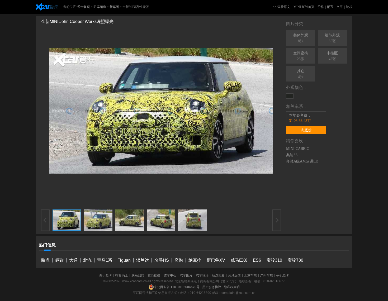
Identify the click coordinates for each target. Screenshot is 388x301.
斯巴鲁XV (216, 260)
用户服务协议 (211, 287)
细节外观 (332, 38)
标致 (59, 260)
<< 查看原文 (281, 7)
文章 (340, 7)
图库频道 (100, 7)
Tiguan (124, 260)
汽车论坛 (202, 275)
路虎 (45, 260)
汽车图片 (186, 275)
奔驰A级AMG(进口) (302, 161)
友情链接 (154, 275)
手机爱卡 (282, 275)
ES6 (257, 260)
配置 (330, 7)
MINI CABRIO (297, 149)
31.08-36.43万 (300, 121)
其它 (300, 74)
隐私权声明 (232, 287)
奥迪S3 (291, 155)
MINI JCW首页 (304, 7)
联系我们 (137, 275)
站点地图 (218, 275)
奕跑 (178, 260)
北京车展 (250, 275)
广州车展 (266, 275)
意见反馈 (234, 275)
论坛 (349, 7)
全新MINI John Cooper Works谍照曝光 (77, 21)
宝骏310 (274, 260)
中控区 (332, 56)
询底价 (306, 130)
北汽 (87, 260)
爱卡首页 (84, 7)
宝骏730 (295, 260)
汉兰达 (142, 260)
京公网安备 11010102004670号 (177, 287)
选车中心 (170, 275)
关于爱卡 (105, 275)
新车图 (114, 7)
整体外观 (300, 38)
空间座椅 (300, 56)
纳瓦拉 (194, 260)
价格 (321, 7)
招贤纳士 (121, 275)
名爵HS (161, 260)
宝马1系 (104, 260)
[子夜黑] (290, 96)
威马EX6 (239, 260)
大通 (73, 260)
